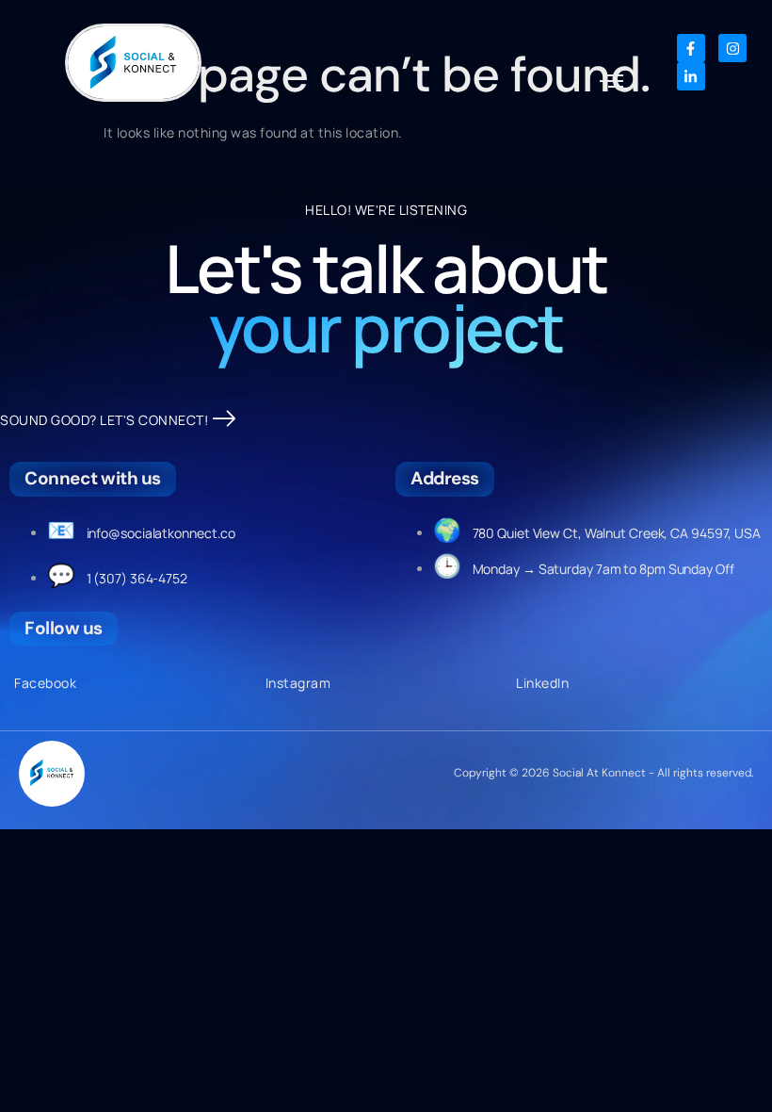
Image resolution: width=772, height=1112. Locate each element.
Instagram (298, 683)
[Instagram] (732, 48)
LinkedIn (542, 683)
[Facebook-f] (691, 48)
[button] (612, 82)
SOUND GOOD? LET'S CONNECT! (104, 420)
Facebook (45, 683)
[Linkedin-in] (691, 76)
